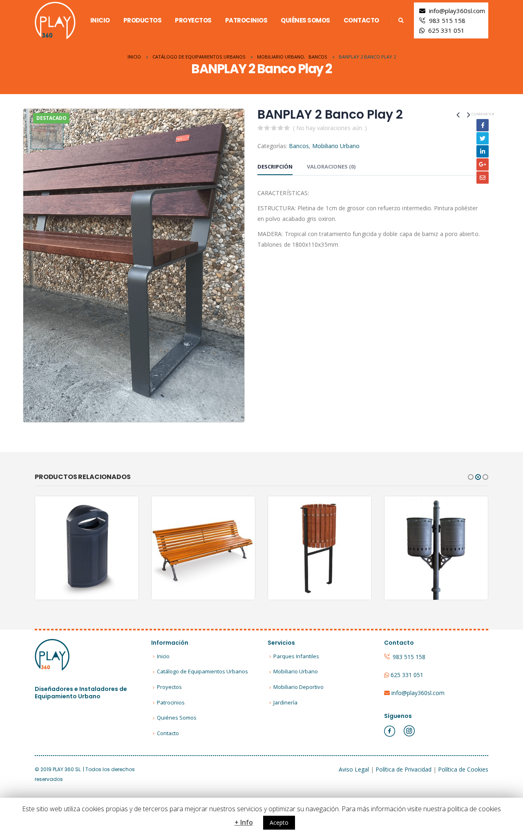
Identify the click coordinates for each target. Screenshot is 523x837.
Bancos (299, 146)
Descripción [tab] (275, 166)
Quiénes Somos (305, 20)
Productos (142, 20)
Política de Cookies (463, 769)
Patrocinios (246, 20)
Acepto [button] (279, 822)
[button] (470, 477)
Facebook (482, 125)
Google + (482, 164)
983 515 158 (447, 20)
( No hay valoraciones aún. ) (330, 128)
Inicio (100, 20)
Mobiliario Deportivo (298, 687)
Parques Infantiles (296, 656)
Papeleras (108, 540)
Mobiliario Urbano (336, 146)
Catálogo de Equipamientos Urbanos (202, 671)
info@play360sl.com (457, 11)
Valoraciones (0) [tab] (331, 166)
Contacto (361, 20)
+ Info (244, 822)
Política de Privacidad (403, 769)
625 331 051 (446, 30)
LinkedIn (482, 151)
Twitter (482, 138)
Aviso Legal (354, 769)
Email (482, 177)
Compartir (482, 114)
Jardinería (285, 702)
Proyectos (193, 20)
